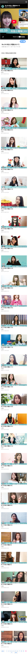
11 (11, 652)
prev (3, 651)
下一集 (23, 41)
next (16, 652)
